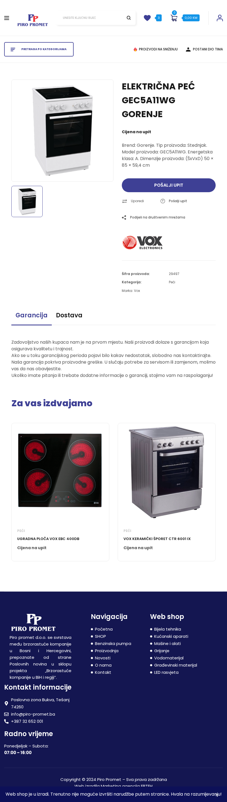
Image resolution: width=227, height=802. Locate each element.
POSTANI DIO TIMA (208, 49)
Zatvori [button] (217, 796)
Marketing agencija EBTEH (127, 786)
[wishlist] (147, 18)
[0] (174, 18)
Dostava (69, 315)
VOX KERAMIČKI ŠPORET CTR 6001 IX (157, 538)
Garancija (32, 315)
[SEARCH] (129, 18)
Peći (172, 282)
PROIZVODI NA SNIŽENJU (158, 49)
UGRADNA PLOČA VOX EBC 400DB (48, 538)
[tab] (31, 318)
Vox (137, 290)
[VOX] (142, 242)
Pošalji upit (168, 185)
